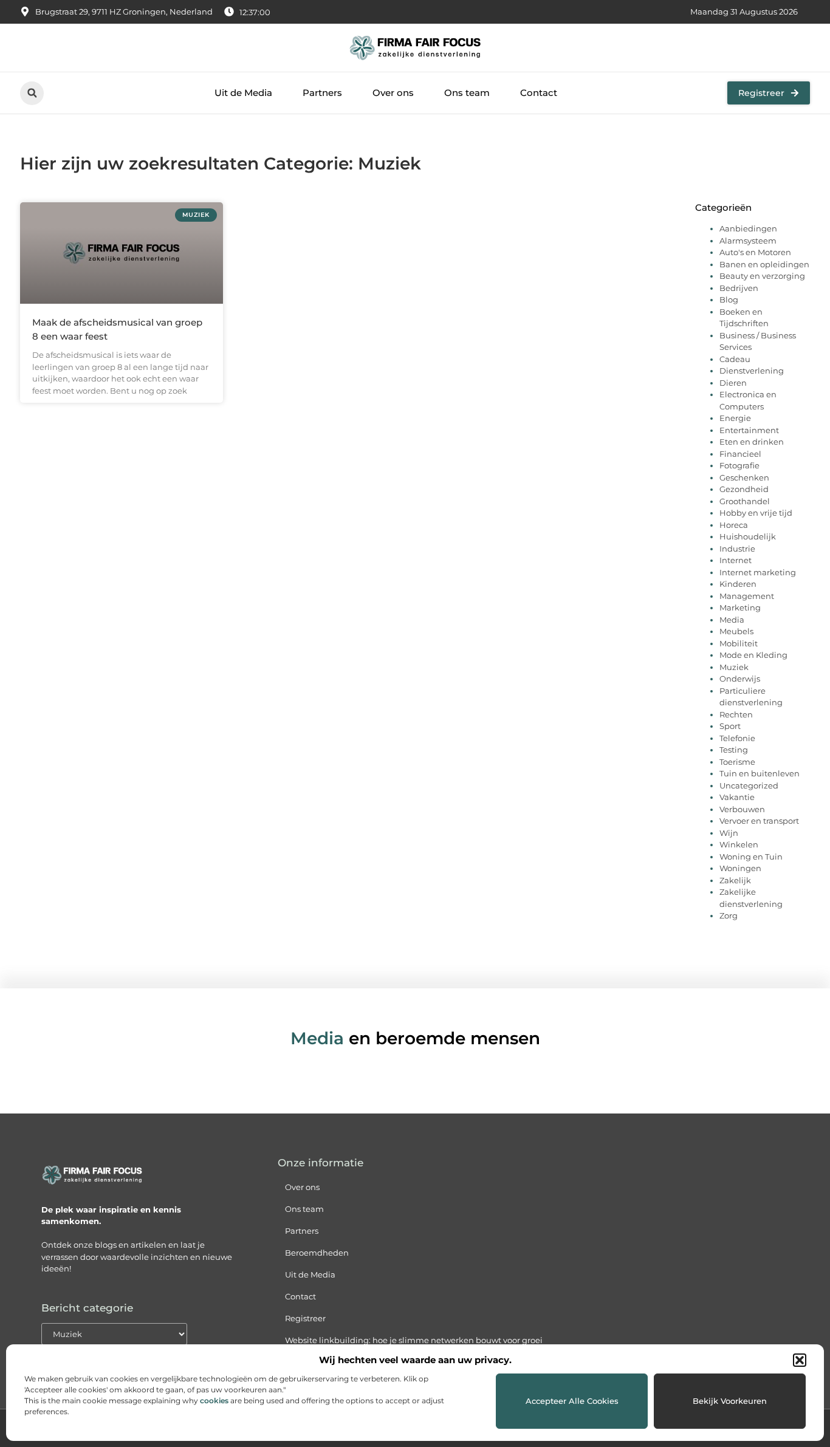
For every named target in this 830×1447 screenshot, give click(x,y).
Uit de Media (243, 92)
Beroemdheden (317, 1252)
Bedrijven (738, 288)
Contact (538, 92)
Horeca (733, 525)
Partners (322, 92)
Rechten (736, 714)
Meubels (736, 631)
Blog (728, 299)
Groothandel (744, 501)
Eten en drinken (751, 441)
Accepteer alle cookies (572, 1401)
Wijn (728, 833)
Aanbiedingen (748, 228)
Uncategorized (748, 785)
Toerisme (737, 762)
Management (746, 596)
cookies (214, 1400)
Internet (735, 560)
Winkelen (738, 844)
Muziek (734, 667)
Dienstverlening (751, 370)
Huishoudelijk (747, 536)
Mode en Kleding (753, 655)
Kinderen (737, 584)
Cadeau (734, 359)
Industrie (737, 548)
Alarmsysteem (748, 240)
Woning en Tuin (751, 856)
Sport (730, 726)
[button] (800, 1360)
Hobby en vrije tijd (755, 513)
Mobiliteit (738, 643)
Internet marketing (757, 572)
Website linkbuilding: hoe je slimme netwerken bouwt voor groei (414, 1340)
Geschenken (744, 477)
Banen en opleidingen (764, 264)
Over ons (393, 92)
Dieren (733, 383)
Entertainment (749, 430)
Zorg (728, 915)
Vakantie (737, 797)
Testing (733, 749)
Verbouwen (742, 809)
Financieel (740, 454)
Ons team (467, 92)
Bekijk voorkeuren (730, 1401)
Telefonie (737, 738)
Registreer (305, 1318)
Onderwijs (739, 678)
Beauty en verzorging (762, 276)
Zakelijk (735, 880)
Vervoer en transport (759, 821)
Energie (735, 418)
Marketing (740, 607)
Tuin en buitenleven (759, 773)
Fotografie (739, 465)
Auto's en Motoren (755, 252)
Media (731, 619)
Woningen (740, 868)
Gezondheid (744, 489)
